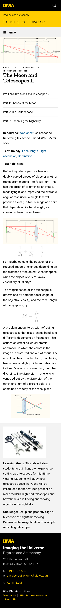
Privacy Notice (9, 595)
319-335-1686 (16, 571)
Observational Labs (30, 67)
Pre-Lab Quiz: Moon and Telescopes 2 (26, 94)
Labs (15, 67)
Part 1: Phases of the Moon (19, 103)
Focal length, (30, 151)
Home (6, 67)
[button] (54, 5)
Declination (25, 156)
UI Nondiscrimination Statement (33, 595)
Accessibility (10, 599)
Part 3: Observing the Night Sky (22, 121)
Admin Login (15, 582)
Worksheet (26, 133)
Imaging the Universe (24, 22)
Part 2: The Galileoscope (18, 112)
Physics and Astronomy (16, 14)
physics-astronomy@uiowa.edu (27, 575)
